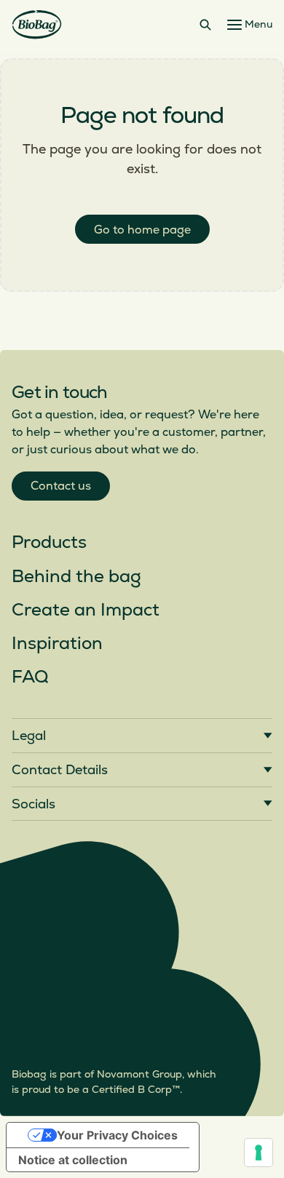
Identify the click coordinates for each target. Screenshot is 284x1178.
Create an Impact (85, 610)
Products (49, 542)
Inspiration (57, 643)
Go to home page (142, 230)
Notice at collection (72, 1160)
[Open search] (205, 25)
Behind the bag (76, 576)
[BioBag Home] (37, 24)
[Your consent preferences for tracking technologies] (258, 1152)
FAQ (30, 677)
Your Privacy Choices (117, 1135)
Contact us (61, 486)
